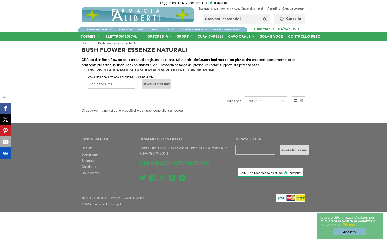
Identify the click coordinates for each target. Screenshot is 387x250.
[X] (5, 119)
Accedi (272, 8)
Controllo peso (304, 36)
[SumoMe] (5, 153)
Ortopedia (158, 36)
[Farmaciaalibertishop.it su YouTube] (182, 179)
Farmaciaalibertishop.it (106, 204)
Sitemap (88, 160)
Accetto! (350, 232)
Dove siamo (90, 172)
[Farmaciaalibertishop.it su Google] (162, 179)
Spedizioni (125, 29)
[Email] (5, 141)
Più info (348, 224)
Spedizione (90, 154)
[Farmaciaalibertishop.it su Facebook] (152, 179)
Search (87, 147)
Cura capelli (210, 36)
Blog (171, 29)
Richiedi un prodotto (227, 29)
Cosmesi (88, 36)
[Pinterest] (5, 130)
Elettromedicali (122, 36)
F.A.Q (141, 29)
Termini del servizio (99, 29)
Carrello (293, 19)
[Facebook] (5, 108)
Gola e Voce (271, 36)
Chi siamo (89, 166)
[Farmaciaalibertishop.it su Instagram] (172, 179)
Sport (183, 36)
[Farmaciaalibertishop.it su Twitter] (142, 179)
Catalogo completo (194, 29)
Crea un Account (293, 8)
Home (85, 43)
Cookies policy (134, 197)
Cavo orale (240, 36)
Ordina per (233, 101)
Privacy (116, 197)
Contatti (155, 29)
